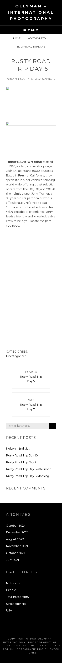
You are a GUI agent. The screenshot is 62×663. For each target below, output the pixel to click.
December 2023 (17, 532)
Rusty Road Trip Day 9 (21, 462)
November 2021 (17, 546)
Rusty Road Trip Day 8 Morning (27, 476)
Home (16, 38)
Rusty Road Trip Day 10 (22, 455)
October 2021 (15, 553)
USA (9, 610)
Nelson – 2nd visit (18, 448)
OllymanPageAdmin (43, 79)
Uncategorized (36, 38)
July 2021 (12, 560)
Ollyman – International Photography (31, 12)
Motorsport (14, 583)
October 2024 (15, 525)
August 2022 (15, 539)
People (11, 590)
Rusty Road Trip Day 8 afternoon (28, 469)
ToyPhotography (17, 597)
